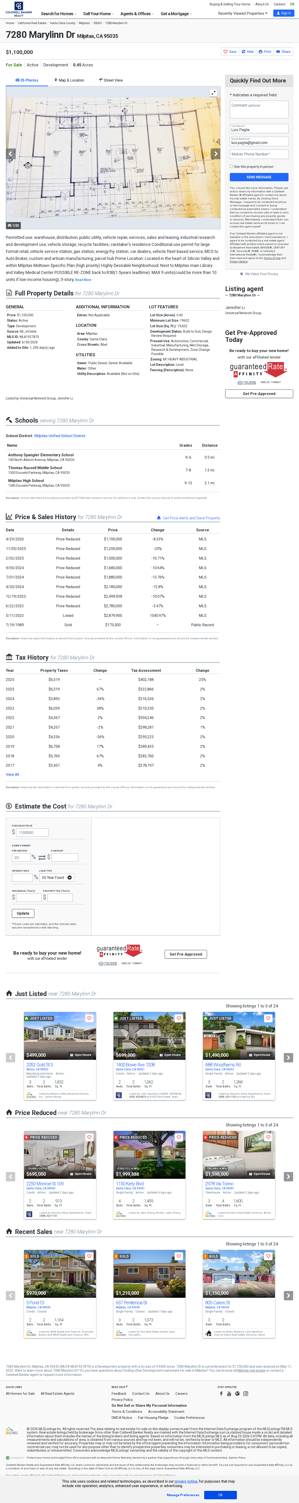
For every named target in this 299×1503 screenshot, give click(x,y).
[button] (283, 13)
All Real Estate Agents (58, 1394)
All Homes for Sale (20, 1394)
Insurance (23, 890)
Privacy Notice (239, 261)
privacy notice (186, 1481)
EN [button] (292, 4)
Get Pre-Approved (259, 394)
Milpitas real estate (251, 1370)
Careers (279, 4)
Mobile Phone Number (250, 154)
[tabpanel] (113, 157)
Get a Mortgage (175, 13)
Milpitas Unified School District (59, 436)
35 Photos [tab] (28, 80)
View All (12, 774)
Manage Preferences (183, 1495)
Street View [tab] (113, 80)
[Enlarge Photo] (213, 93)
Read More (83, 280)
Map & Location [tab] (71, 80)
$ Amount (57, 850)
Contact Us (141, 1394)
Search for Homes (57, 13)
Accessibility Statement (166, 1412)
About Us (262, 4)
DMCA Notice (122, 1418)
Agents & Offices (136, 13)
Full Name (238, 126)
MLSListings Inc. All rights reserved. (64, 1429)
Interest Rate (20, 870)
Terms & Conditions (127, 1412)
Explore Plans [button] (237, 1457)
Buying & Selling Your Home (230, 4)
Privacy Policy (122, 1400)
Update (23, 913)
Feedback (119, 1393)
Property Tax (56, 890)
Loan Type (45, 870)
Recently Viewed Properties (241, 13)
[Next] (288, 1057)
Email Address (240, 138)
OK (220, 1495)
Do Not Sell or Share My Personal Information (149, 1405)
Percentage (19, 850)
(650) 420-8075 (137, 1096)
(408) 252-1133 (227, 1096)
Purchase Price (22, 825)
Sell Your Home (97, 13)
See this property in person (254, 167)
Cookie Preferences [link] (189, 1418)
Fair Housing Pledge (153, 1418)
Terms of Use (272, 258)
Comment (245, 105)
